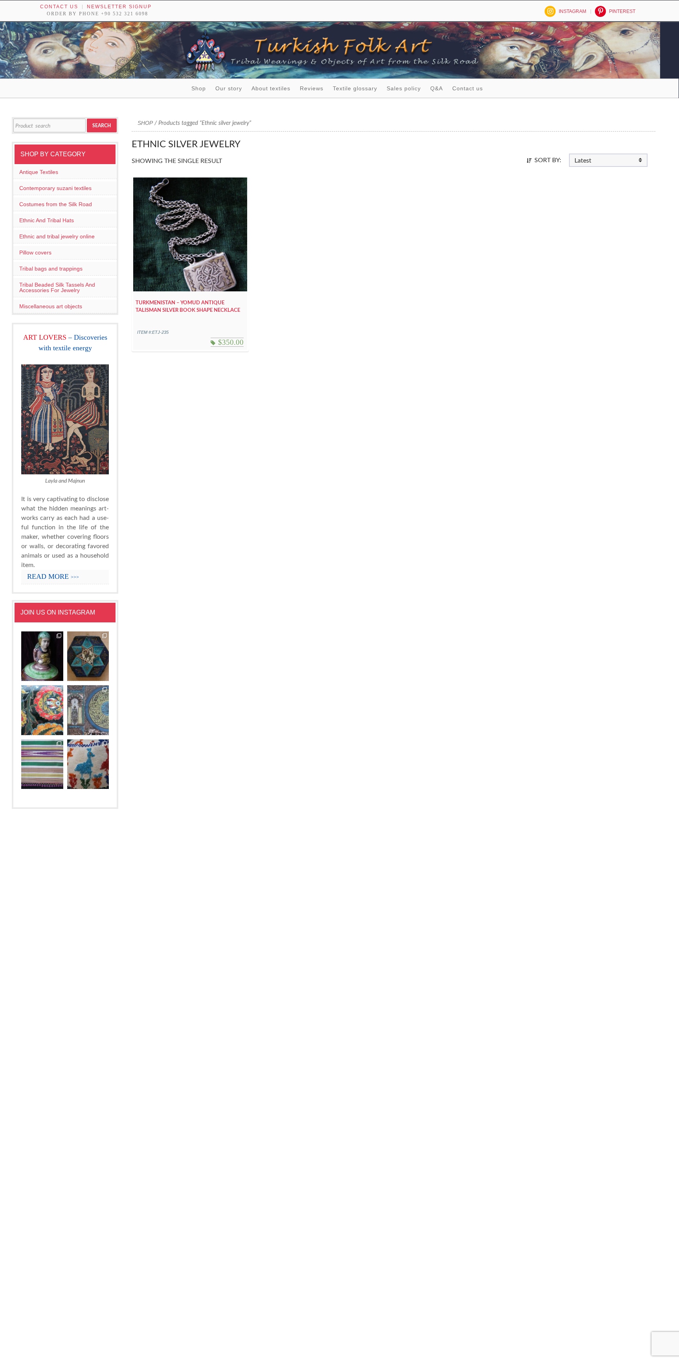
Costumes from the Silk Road (55, 204)
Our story (228, 88)
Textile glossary (355, 88)
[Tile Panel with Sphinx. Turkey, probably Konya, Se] (88, 656)
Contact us (59, 6)
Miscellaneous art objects (50, 306)
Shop (198, 88)
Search (101, 125)
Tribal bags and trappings (51, 268)
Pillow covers (35, 252)
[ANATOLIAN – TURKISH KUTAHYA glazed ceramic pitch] (42, 656)
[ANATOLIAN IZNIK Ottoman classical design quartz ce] (42, 710)
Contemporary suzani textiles (55, 188)
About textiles (270, 88)
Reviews (311, 88)
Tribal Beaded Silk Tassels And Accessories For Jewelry (57, 287)
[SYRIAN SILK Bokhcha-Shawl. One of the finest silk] (42, 764)
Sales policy (404, 88)
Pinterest (622, 11)
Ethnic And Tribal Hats (46, 220)
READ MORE (53, 576)
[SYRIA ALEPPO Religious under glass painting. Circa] (88, 710)
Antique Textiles (38, 172)
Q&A (436, 88)
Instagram (572, 11)
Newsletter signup (119, 6)
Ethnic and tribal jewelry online (57, 236)
